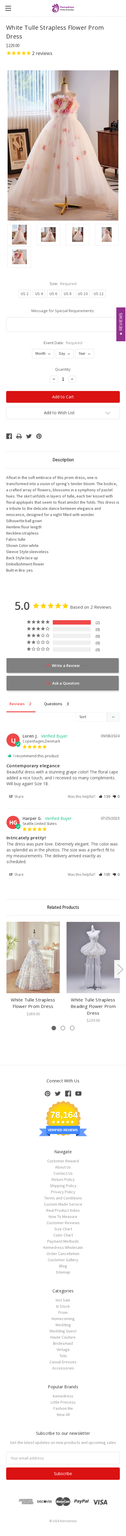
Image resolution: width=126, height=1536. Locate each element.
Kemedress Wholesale (63, 1247)
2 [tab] (63, 1028)
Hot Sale (63, 1300)
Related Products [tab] (63, 907)
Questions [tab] (53, 703)
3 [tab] (72, 1028)
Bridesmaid (63, 1343)
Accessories (63, 1368)
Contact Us (63, 1173)
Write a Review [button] (66, 665)
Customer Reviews (63, 1222)
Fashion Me (63, 1408)
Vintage (63, 1349)
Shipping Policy (63, 1185)
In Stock (63, 1306)
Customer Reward (63, 1161)
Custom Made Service (63, 1204)
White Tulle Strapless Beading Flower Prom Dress (93, 1006)
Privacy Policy (63, 1191)
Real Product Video (63, 1210)
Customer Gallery (63, 1259)
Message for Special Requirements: (63, 310)
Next (120, 969)
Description (63, 459)
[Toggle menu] (8, 8)
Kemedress (63, 1396)
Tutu (63, 1355)
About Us (63, 1167)
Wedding (63, 1324)
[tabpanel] (33, 969)
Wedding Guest (63, 1331)
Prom (63, 1312)
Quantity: (63, 369)
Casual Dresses (63, 1361)
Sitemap (63, 1272)
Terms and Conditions (63, 1198)
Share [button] (18, 796)
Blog (63, 1266)
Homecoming (63, 1318)
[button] (104, 796)
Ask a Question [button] (65, 683)
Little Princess (63, 1402)
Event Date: (63, 342)
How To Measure (63, 1216)
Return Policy (63, 1179)
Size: (63, 283)
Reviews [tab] (17, 703)
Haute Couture (63, 1337)
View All (63, 1414)
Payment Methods (63, 1241)
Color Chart (63, 1235)
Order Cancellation (63, 1253)
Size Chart (63, 1229)
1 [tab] (54, 1028)
